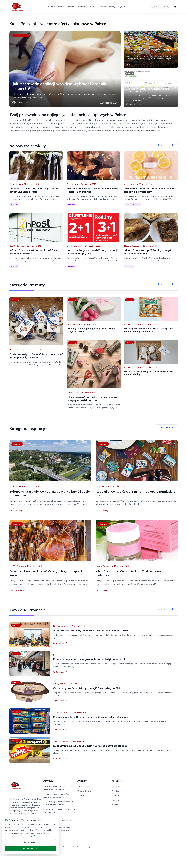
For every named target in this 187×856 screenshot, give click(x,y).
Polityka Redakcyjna (84, 847)
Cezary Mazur (15, 184)
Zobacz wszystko (166, 145)
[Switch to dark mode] (175, 6)
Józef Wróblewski (16, 246)
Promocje (93, 7)
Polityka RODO (68, 847)
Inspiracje (71, 7)
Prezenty (82, 7)
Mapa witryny (99, 847)
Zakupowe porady (107, 7)
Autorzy (82, 780)
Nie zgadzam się (31, 842)
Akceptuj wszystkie (30, 848)
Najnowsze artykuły (56, 7)
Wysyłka (121, 7)
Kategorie (117, 780)
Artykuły (48, 780)
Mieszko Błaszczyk (74, 246)
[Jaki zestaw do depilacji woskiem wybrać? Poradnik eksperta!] (65, 69)
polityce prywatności (39, 836)
